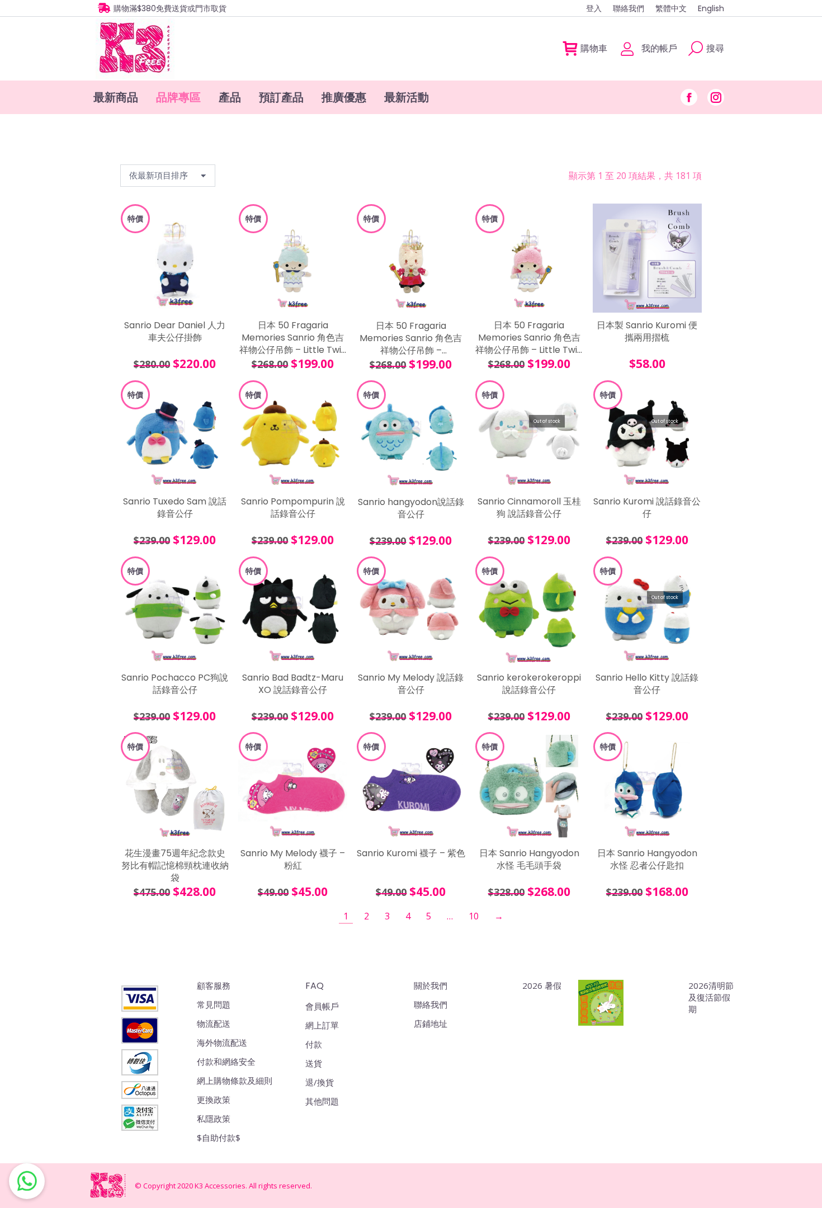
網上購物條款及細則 (234, 1080)
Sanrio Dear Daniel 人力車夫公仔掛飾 (174, 331)
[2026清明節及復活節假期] (600, 1004)
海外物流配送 (222, 1042)
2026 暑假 (541, 985)
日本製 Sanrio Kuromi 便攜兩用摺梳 (647, 331)
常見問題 (213, 1004)
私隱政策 (213, 1118)
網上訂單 (322, 1025)
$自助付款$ (218, 1137)
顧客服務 (213, 985)
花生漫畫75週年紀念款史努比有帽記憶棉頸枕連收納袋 (175, 865)
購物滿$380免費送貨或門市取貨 (170, 8)
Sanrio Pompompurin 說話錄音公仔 (293, 508)
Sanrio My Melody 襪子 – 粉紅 (292, 859)
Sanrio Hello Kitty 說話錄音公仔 (647, 684)
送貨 (313, 1063)
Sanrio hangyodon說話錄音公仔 (411, 508)
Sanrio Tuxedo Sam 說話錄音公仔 (174, 508)
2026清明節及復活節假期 (711, 997)
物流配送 (213, 1023)
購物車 (593, 48)
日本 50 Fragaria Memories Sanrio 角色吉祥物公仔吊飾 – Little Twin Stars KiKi (293, 338)
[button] (215, 298)
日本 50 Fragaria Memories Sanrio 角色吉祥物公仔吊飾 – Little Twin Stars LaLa (529, 338)
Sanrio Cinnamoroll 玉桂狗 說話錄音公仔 (529, 508)
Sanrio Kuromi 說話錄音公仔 (647, 508)
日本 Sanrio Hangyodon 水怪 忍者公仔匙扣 (647, 859)
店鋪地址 (430, 1023)
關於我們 (430, 985)
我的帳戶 (659, 48)
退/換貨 (319, 1082)
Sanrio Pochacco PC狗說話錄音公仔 (174, 684)
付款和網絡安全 (226, 1061)
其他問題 (322, 1101)
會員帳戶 (322, 1006)
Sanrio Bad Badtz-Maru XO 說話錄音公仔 (292, 684)
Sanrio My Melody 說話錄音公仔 (411, 684)
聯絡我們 (430, 1004)
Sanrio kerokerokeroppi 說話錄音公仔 (529, 684)
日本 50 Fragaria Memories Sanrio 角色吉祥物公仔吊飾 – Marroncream (411, 339)
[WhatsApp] (27, 1181)
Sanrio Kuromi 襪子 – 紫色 (411, 853)
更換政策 (213, 1099)
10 (474, 916)
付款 (313, 1044)
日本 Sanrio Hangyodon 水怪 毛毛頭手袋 (529, 859)
